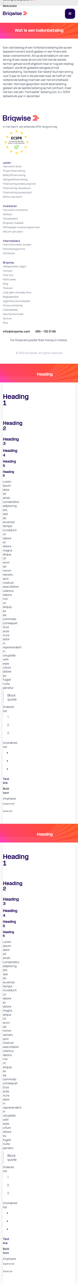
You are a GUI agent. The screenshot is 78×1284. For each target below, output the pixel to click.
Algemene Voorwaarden (16, 301)
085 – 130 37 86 (45, 331)
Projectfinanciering (14, 170)
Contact (8, 270)
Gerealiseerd (10, 218)
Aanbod (7, 214)
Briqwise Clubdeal (13, 223)
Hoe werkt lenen (12, 166)
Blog (5, 283)
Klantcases (9, 279)
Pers (5, 322)
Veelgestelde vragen (14, 266)
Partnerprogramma (14, 249)
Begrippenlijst (11, 296)
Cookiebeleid (10, 309)
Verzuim (7, 318)
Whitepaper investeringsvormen (21, 227)
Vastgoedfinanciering (15, 179)
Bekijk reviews (10, 5)
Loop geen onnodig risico (17, 292)
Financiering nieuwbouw (17, 188)
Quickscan (9, 253)
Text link (6, 781)
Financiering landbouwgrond (19, 183)
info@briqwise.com (16, 331)
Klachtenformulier (13, 314)
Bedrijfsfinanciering (14, 175)
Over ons (8, 275)
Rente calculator (12, 196)
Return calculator (13, 231)
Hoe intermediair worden (17, 244)
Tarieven (8, 288)
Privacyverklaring (12, 305)
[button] (70, 14)
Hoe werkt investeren (15, 210)
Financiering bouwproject (17, 192)
